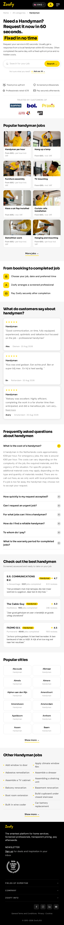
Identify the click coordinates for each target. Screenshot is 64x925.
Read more (11, 410)
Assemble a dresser (45, 772)
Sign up (9, 851)
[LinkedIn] (49, 906)
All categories (19, 13)
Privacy (41, 913)
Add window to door (16, 765)
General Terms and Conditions (24, 913)
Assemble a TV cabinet (18, 780)
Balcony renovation (15, 787)
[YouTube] (56, 906)
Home (6, 13)
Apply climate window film (47, 765)
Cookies (49, 913)
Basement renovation (46, 787)
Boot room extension (16, 795)
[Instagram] (43, 906)
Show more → (32, 740)
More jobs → (32, 253)
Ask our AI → (39, 71)
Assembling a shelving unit (47, 780)
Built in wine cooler (15, 804)
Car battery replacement (42, 804)
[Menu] (58, 4)
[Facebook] (36, 906)
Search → (52, 63)
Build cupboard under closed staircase (47, 795)
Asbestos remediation (17, 772)
